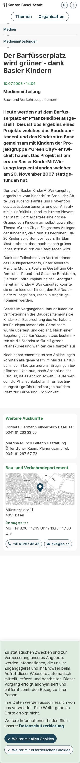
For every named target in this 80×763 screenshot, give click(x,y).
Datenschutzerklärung (41, 726)
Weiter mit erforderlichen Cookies (41, 750)
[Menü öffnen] (73, 5)
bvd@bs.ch (61, 544)
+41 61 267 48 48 (26, 544)
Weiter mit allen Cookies (33, 739)
